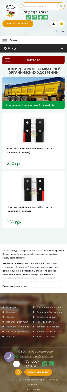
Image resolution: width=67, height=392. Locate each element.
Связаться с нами (46, 317)
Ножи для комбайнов (17, 326)
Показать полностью (14, 286)
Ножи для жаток (45, 321)
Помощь (10, 336)
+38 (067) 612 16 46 (35, 12)
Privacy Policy (33, 389)
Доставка (11, 312)
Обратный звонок (18, 23)
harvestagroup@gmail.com (36, 356)
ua (62, 31)
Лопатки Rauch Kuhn (17, 321)
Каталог (33, 60)
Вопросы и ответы (46, 336)
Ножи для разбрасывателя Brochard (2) (29, 105)
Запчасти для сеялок (47, 326)
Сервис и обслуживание (49, 312)
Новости (10, 317)
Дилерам (11, 307)
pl (57, 31)
